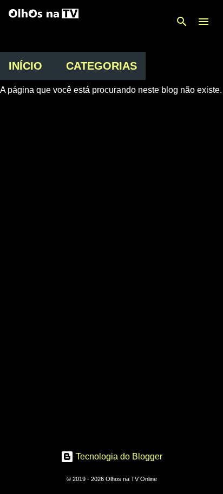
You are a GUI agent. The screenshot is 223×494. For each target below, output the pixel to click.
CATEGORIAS (101, 66)
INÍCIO (25, 66)
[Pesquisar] (181, 22)
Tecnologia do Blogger (118, 456)
